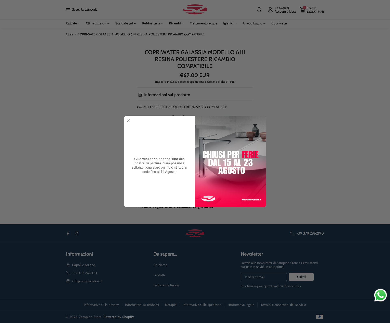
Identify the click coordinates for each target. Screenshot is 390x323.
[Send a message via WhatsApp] (380, 295)
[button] (128, 120)
